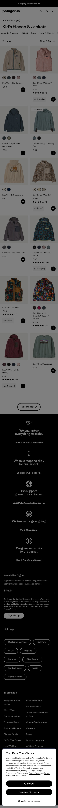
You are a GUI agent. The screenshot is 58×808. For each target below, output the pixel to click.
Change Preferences (29, 801)
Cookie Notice (34, 773)
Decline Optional (29, 792)
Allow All (29, 783)
